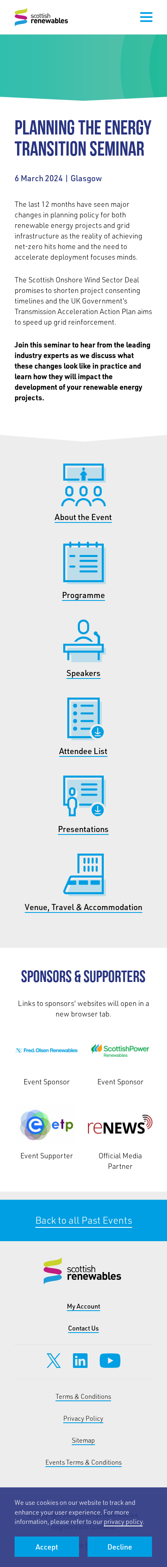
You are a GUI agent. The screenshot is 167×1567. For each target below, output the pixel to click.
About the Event (83, 516)
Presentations (83, 829)
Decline (119, 1547)
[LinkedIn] (80, 1360)
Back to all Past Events (83, 1221)
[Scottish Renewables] (42, 17)
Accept (47, 1547)
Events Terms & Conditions (83, 1462)
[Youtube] (110, 1360)
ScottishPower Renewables (120, 1050)
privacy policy (123, 1521)
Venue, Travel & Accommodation (83, 907)
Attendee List (83, 751)
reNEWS (120, 1124)
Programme (83, 595)
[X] (54, 1360)
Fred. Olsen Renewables (47, 1050)
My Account (83, 1306)
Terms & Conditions (83, 1396)
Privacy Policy (83, 1418)
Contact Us (83, 1328)
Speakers (83, 673)
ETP (47, 1124)
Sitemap (83, 1440)
